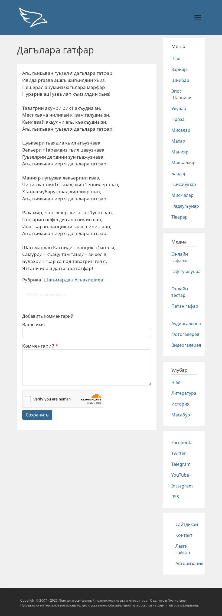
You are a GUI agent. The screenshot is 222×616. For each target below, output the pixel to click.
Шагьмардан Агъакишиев (73, 280)
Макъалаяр (183, 163)
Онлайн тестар (179, 292)
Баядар (179, 174)
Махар (178, 141)
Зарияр (179, 69)
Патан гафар (184, 306)
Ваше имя (33, 324)
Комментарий (38, 346)
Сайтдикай (186, 524)
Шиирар (180, 80)
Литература (183, 393)
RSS (175, 497)
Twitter (178, 453)
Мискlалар (182, 195)
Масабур (180, 415)
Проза (178, 119)
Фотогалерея (185, 334)
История (180, 404)
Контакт (183, 535)
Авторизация (189, 563)
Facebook (181, 442)
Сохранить (37, 415)
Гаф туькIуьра (186, 271)
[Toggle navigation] (197, 17)
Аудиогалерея (186, 323)
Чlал (175, 59)
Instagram (182, 486)
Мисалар (180, 130)
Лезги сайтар (182, 549)
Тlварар (179, 217)
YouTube (180, 475)
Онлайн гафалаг (179, 257)
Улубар (178, 108)
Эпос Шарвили (181, 94)
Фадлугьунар (185, 206)
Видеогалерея (186, 345)
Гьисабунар (183, 184)
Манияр (179, 152)
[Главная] (33, 17)
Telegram (181, 464)
